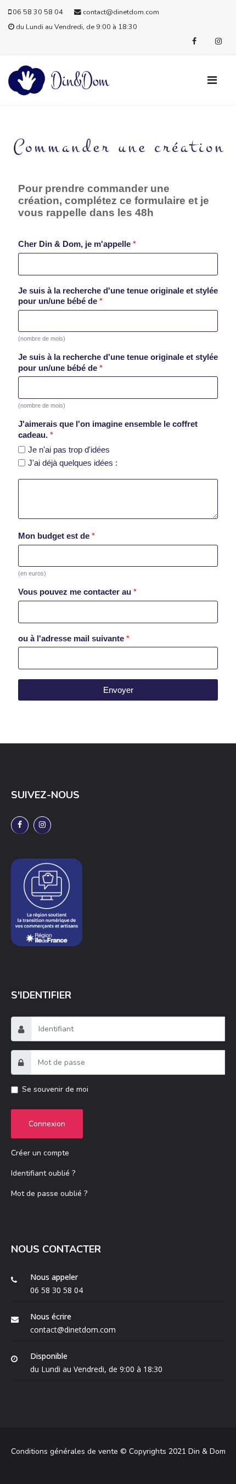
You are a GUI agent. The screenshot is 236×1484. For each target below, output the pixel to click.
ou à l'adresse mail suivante (74, 638)
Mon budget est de (56, 535)
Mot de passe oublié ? (49, 1193)
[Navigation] (217, 80)
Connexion (47, 1124)
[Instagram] (218, 41)
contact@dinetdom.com (121, 11)
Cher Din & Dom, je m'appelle (77, 244)
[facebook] (194, 41)
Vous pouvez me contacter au (77, 591)
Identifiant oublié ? (43, 1173)
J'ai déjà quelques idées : (72, 462)
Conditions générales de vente (64, 1451)
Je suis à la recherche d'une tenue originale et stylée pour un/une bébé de (118, 296)
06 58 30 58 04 (38, 11)
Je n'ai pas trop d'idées (69, 449)
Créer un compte (40, 1153)
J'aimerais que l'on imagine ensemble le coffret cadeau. (108, 429)
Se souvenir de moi (55, 1089)
